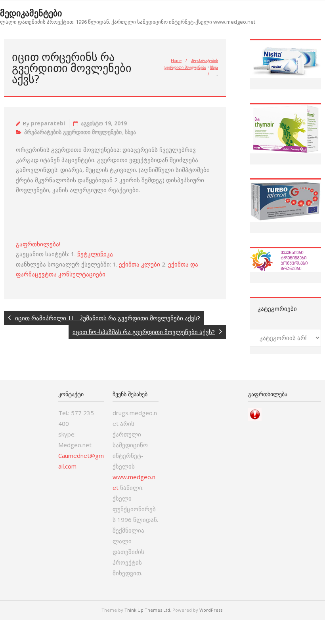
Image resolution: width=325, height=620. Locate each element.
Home (176, 60)
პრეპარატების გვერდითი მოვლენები (73, 132)
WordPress (210, 610)
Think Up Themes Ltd (147, 610)
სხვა (214, 67)
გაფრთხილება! (38, 244)
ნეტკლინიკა (95, 254)
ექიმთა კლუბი (139, 264)
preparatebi (48, 123)
